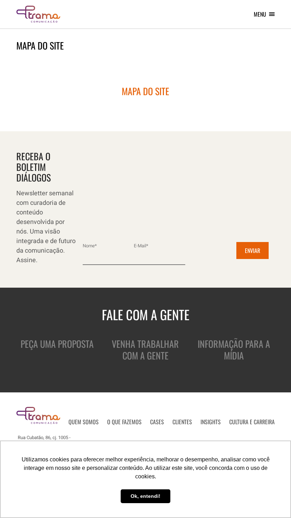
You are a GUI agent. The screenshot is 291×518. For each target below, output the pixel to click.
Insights (211, 422)
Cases (157, 422)
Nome (90, 245)
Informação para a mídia (234, 349)
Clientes (182, 422)
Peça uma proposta (57, 344)
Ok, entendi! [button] (145, 496)
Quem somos (83, 422)
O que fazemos (124, 422)
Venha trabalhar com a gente (145, 349)
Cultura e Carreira (252, 422)
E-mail (141, 245)
